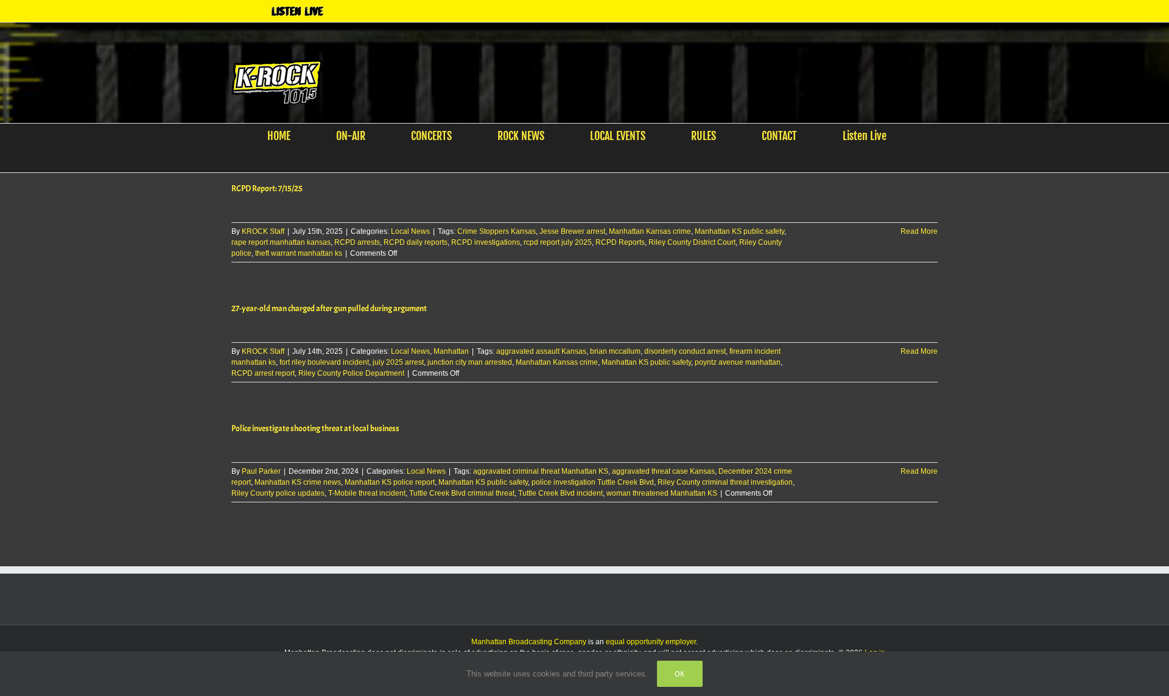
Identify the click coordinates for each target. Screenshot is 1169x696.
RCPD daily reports (416, 242)
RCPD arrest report (263, 373)
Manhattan (451, 351)
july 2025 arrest (398, 362)
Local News (410, 231)
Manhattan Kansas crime (650, 231)
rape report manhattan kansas (281, 242)
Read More (919, 231)
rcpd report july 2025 (558, 242)
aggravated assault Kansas (541, 351)
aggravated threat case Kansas (663, 471)
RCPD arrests (357, 242)
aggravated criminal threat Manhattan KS (540, 471)
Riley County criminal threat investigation (725, 482)
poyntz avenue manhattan (738, 362)
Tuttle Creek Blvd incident (560, 493)
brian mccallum (615, 351)
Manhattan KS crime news (298, 482)
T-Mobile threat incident (366, 493)
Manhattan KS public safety (739, 231)
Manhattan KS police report (390, 482)
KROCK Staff (263, 231)
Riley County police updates (278, 493)
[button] (576, 160)
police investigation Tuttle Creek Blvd (593, 482)
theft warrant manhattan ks (298, 253)
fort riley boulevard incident (324, 362)
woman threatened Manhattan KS (661, 493)
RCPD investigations (485, 242)
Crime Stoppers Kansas (496, 231)
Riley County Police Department (351, 373)
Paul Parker (261, 471)
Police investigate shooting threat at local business (315, 428)
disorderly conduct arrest (685, 351)
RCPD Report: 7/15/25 (267, 188)
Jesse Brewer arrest (572, 231)
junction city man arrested (469, 362)
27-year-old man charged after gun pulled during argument (329, 308)
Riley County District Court (691, 242)
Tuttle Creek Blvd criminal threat (461, 493)
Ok (680, 674)
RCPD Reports (620, 242)
